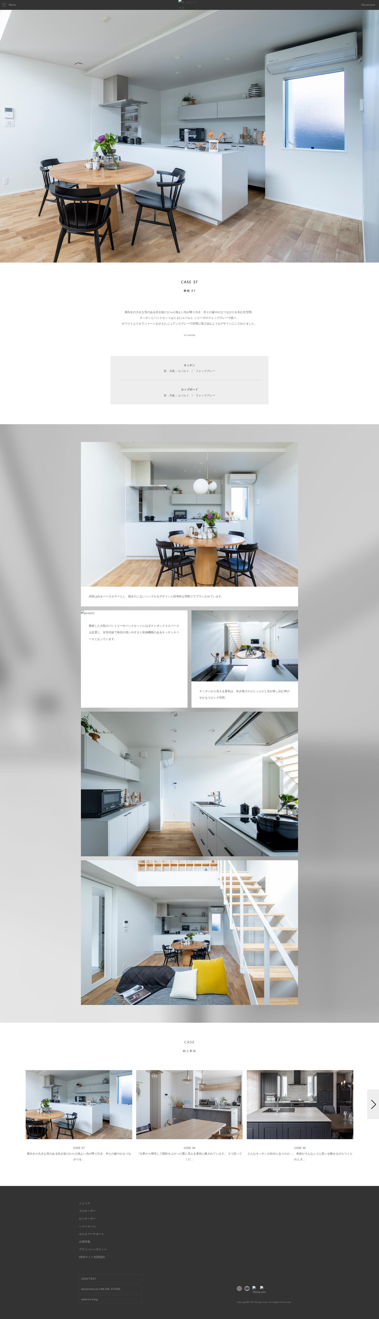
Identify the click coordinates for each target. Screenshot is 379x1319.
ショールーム (87, 1226)
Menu (12, 4)
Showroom (368, 4)
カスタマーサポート (91, 1234)
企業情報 (84, 1241)
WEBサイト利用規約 (92, 1257)
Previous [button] (6, 1117)
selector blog (89, 1299)
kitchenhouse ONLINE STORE (100, 1289)
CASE (189, 1046)
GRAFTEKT (88, 1278)
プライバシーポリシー (93, 1249)
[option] (79, 1118)
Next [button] (373, 1117)
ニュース (84, 1203)
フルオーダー (87, 1210)
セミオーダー (87, 1218)
